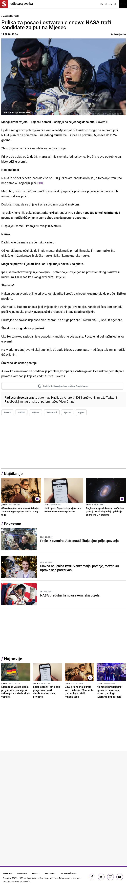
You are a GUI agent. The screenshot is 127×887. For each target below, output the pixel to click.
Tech (16, 16)
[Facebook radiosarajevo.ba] (92, 877)
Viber (62, 401)
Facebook (11, 401)
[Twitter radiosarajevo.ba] (101, 877)
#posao (67, 412)
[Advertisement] (63, 442)
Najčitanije (13, 473)
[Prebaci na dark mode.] (102, 4)
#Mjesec (35, 412)
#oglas (81, 412)
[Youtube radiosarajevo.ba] (119, 877)
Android (69, 397)
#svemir (7, 412)
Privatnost (50, 873)
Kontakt (36, 873)
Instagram (26, 401)
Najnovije (13, 659)
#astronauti (52, 412)
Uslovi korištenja (68, 873)
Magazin (7, 16)
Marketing (7, 873)
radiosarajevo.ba (31, 878)
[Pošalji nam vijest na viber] (110, 877)
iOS (78, 397)
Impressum (22, 873)
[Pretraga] (106, 4)
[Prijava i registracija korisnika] (110, 4)
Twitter (110, 397)
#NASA (21, 412)
